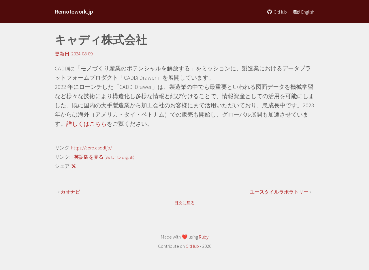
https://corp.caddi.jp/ (91, 148)
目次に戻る (184, 202)
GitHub (280, 12)
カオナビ (70, 192)
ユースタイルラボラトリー (279, 192)
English (307, 12)
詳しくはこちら (86, 123)
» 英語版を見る (102, 157)
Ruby (203, 237)
